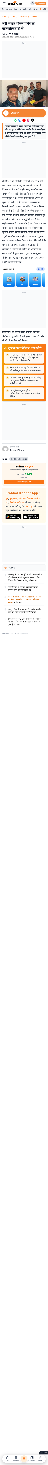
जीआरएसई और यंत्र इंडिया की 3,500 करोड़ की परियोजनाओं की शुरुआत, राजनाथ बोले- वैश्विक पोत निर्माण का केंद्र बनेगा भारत (25, 577)
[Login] (24, 1459)
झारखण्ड (9, 9)
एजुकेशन (13, 498)
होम (3, 9)
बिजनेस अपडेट (33, 498)
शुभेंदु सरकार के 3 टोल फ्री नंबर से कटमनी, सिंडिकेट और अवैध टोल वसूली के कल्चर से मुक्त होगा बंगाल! (24, 621)
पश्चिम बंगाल (33, 9)
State (13, 17)
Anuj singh (14, 34)
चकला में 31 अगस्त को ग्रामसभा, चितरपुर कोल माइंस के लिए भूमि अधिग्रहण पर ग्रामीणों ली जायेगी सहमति (26, 357)
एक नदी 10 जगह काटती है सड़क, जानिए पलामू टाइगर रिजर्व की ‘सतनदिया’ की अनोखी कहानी (25, 380)
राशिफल (20, 502)
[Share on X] (32, 120)
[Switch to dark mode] (32, 3)
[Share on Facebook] (19, 120)
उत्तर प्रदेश (23, 9)
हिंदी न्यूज (30, 506)
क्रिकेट (12, 502)
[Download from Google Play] (13, 516)
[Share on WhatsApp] (15, 120)
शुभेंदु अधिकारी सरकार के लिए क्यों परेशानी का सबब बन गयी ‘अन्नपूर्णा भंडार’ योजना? (25, 610)
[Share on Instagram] (28, 120)
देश (6, 498)
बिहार (15, 9)
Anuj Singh (18, 450)
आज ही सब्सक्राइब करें (24, 481)
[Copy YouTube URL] (24, 120)
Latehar (34, 17)
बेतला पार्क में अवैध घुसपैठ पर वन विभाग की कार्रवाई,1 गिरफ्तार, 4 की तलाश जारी (25, 369)
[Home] (15, 3)
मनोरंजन (22, 498)
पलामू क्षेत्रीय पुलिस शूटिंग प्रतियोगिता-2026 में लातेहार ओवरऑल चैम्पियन (25, 393)
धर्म (6, 502)
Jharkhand (23, 17)
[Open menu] (4, 3)
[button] (24, 93)
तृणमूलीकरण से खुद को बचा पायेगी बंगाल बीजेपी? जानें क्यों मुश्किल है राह (23, 588)
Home (4, 17)
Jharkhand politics (19, 459)
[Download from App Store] (31, 516)
